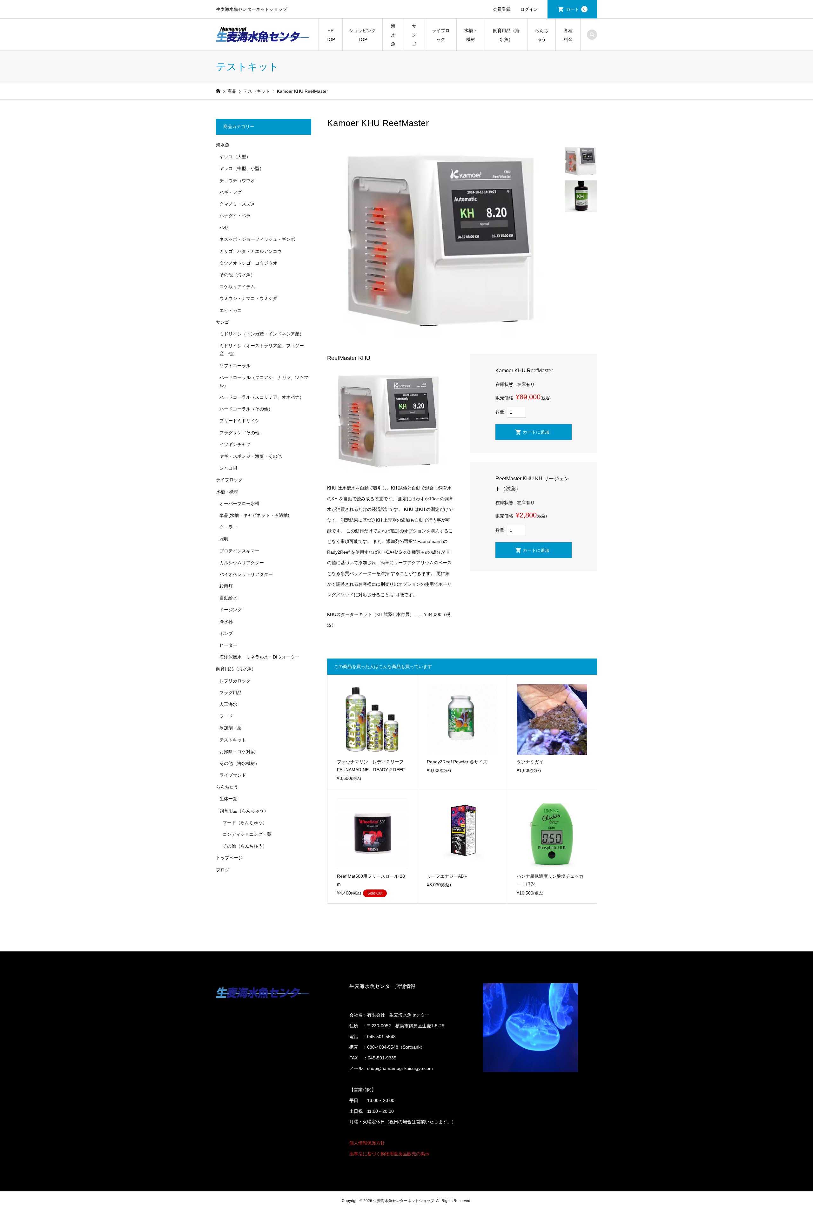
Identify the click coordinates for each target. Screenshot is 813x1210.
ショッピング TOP (362, 35)
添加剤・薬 (230, 727)
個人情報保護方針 (367, 1143)
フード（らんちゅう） (245, 822)
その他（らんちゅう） (245, 845)
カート (576, 9)
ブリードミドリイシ (239, 420)
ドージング (230, 609)
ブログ (222, 869)
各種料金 (568, 35)
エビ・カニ (230, 310)
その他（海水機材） (239, 763)
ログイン (529, 9)
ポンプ (226, 633)
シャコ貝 (228, 467)
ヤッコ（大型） (235, 156)
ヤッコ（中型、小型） (241, 168)
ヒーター (228, 645)
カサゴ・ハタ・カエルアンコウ (250, 251)
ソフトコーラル (235, 365)
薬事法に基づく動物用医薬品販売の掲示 (389, 1153)
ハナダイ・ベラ (235, 215)
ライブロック (441, 35)
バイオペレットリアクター (246, 574)
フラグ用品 (230, 692)
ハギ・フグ (230, 192)
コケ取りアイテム (237, 286)
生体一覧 (228, 798)
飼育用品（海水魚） (506, 35)
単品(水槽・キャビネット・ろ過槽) (254, 515)
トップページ (229, 857)
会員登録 (502, 9)
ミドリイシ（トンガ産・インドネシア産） (261, 333)
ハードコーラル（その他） (246, 408)
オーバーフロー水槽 (239, 503)
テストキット (232, 739)
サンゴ (414, 35)
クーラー (228, 527)
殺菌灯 (226, 586)
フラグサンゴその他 (239, 432)
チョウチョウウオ (237, 180)
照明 (223, 538)
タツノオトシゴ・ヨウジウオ (248, 263)
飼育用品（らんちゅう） (243, 810)
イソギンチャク (235, 444)
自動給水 (228, 597)
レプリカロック (235, 680)
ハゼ (223, 227)
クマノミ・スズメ (237, 203)
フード (226, 716)
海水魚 (393, 35)
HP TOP (330, 35)
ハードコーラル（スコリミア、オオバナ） (261, 397)
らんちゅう (541, 35)
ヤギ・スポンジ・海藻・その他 (250, 456)
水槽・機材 (470, 35)
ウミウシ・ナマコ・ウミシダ (248, 298)
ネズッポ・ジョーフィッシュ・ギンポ (257, 239)
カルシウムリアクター (241, 562)
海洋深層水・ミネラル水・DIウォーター (259, 656)
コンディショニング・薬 (247, 834)
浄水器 (226, 621)
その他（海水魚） (237, 274)
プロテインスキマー (239, 550)
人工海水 (228, 704)
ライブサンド (232, 775)
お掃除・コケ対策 (237, 751)
